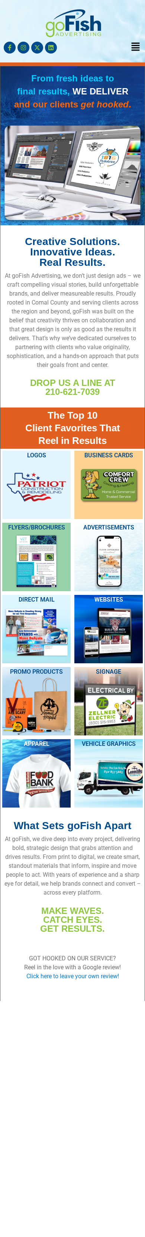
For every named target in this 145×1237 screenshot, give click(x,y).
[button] (135, 47)
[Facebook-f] (10, 48)
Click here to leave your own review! (72, 976)
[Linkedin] (51, 48)
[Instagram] (23, 48)
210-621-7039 (72, 392)
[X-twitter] (37, 48)
